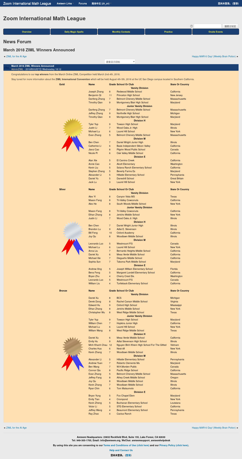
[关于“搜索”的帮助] (191, 25)
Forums (83, 3)
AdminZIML (17, 69)
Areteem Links (64, 3)
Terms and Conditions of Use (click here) (126, 445)
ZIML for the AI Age (16, 56)
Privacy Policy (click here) (173, 445)
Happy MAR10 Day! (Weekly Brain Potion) (214, 56)
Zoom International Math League (27, 3)
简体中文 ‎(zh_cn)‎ (100, 3)
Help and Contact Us (121, 450)
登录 (235, 3)
